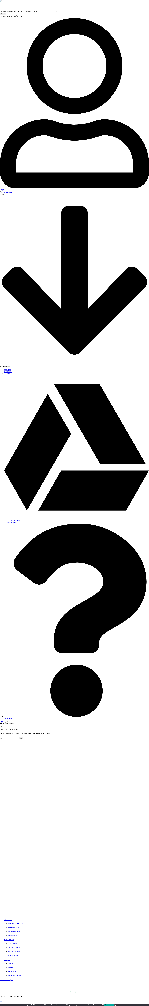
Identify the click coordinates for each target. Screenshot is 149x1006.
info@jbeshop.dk (6, 915)
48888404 (6, 912)
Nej (113, 1005)
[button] (6, 192)
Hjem (2, 722)
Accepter (107, 1005)
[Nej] (115, 1005)
